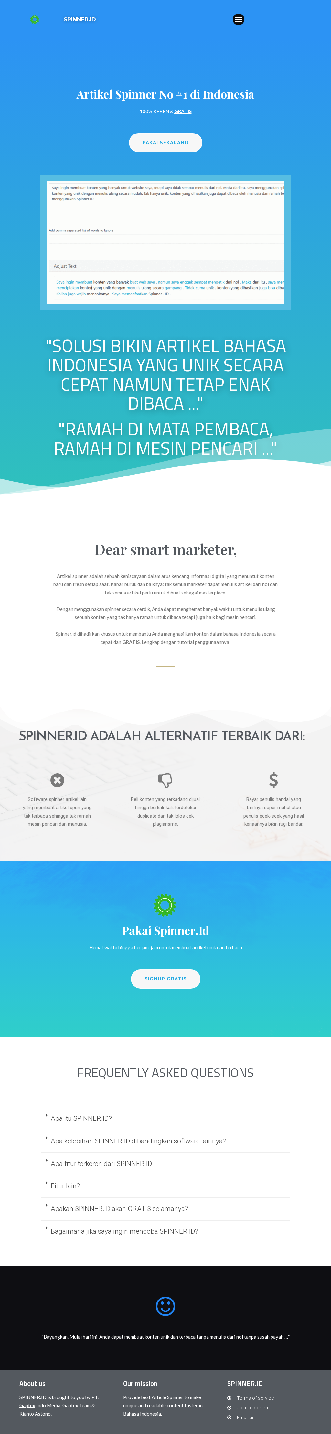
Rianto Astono (35, 1414)
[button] (238, 19)
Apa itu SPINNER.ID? (81, 1118)
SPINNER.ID (80, 19)
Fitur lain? (65, 1186)
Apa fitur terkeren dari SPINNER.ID (101, 1164)
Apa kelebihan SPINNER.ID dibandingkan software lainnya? (138, 1141)
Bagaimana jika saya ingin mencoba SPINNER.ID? (124, 1231)
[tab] (165, 1119)
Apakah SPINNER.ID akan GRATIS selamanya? (119, 1209)
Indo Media (39, 1405)
